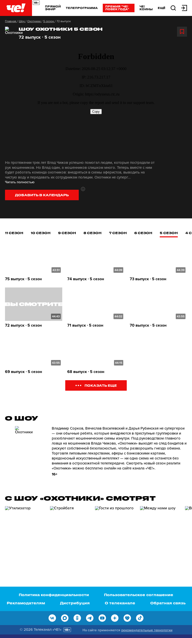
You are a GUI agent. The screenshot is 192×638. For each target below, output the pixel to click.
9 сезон (67, 233)
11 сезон (14, 233)
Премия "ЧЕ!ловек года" (117, 8)
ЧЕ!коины (146, 8)
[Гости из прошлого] (115, 534)
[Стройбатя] (70, 534)
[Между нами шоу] (160, 534)
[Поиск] (173, 7)
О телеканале (120, 603)
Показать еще (100, 385)
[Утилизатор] (25, 534)
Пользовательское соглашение (138, 595)
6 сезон (143, 233)
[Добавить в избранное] (182, 32)
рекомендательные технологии (146, 630)
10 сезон (40, 233)
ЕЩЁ (162, 8)
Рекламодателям (26, 603)
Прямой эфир (53, 8)
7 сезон (118, 233)
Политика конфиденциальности (54, 595)
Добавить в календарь (42, 195)
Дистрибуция (75, 603)
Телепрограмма (82, 7)
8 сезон (93, 233)
